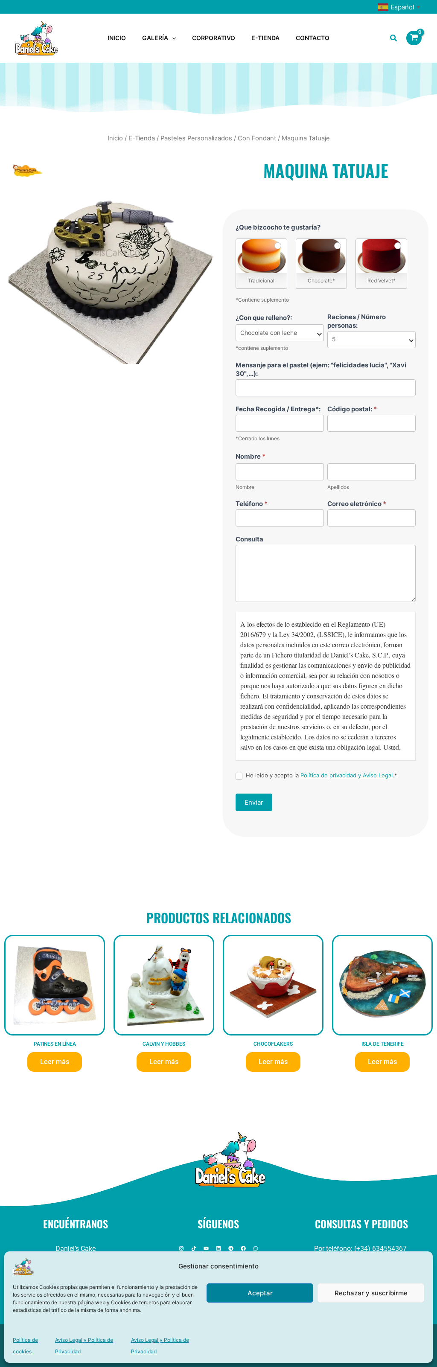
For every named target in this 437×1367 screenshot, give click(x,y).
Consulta (249, 539)
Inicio (115, 138)
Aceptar (260, 1293)
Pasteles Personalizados (196, 138)
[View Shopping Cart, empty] (414, 38)
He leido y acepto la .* (320, 775)
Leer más (54, 1062)
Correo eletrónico (356, 504)
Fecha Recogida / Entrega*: (278, 409)
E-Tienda (141, 138)
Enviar (254, 802)
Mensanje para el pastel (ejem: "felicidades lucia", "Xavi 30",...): (321, 369)
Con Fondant (257, 138)
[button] (172, 38)
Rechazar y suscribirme (371, 1293)
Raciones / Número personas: (356, 321)
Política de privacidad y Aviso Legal (346, 775)
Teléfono (252, 504)
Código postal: (352, 409)
